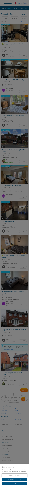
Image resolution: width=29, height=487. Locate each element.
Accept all (14, 484)
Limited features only (14, 479)
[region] (14, 475)
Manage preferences (14, 475)
